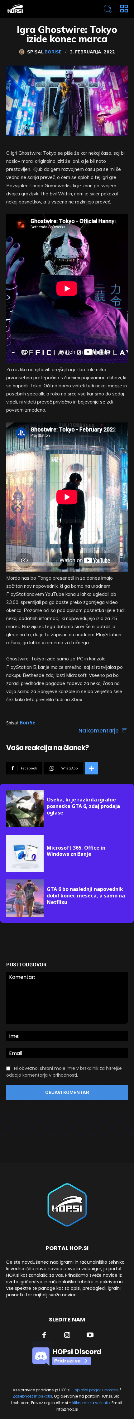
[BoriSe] (23, 52)
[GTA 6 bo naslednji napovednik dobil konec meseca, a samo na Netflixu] (25, 898)
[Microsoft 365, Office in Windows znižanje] (25, 853)
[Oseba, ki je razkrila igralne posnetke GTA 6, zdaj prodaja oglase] (25, 808)
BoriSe (53, 52)
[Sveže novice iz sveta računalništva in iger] (42, 9)
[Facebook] (44, 1336)
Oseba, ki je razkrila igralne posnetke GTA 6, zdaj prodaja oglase (83, 806)
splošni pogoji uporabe (96, 1390)
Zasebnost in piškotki (32, 1396)
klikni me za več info (91, 1402)
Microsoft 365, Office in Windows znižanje (76, 851)
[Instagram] (67, 1336)
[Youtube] (90, 1336)
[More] (91, 768)
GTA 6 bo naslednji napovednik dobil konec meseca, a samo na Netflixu (86, 896)
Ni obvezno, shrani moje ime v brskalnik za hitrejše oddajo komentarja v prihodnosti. (64, 1071)
